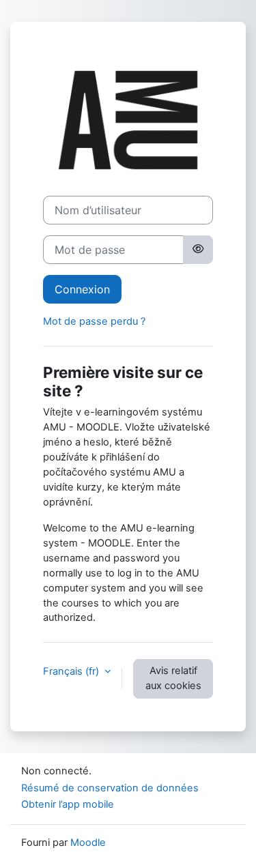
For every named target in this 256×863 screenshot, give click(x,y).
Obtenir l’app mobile (67, 804)
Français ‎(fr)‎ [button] (72, 671)
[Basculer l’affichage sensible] (198, 249)
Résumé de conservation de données (110, 788)
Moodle (88, 842)
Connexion (82, 289)
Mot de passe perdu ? (94, 321)
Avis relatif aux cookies (173, 678)
